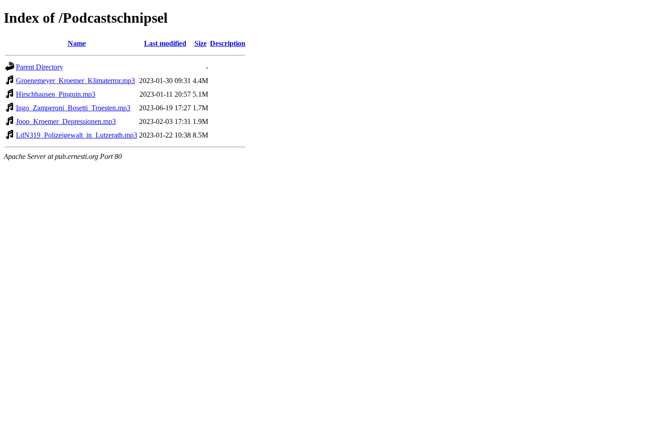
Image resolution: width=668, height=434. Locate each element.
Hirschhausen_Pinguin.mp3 (55, 94)
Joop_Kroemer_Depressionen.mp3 (66, 121)
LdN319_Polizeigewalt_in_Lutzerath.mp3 (76, 135)
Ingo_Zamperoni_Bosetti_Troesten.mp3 (73, 108)
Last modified (165, 43)
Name (77, 43)
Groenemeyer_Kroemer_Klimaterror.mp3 (75, 80)
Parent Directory (39, 67)
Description (227, 43)
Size (200, 43)
